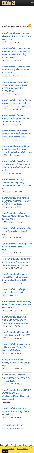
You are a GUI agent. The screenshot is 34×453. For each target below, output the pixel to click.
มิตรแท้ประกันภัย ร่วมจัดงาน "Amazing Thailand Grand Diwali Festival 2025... (16, 216)
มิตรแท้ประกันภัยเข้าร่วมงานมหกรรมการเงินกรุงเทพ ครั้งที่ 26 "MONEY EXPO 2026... (15, 118)
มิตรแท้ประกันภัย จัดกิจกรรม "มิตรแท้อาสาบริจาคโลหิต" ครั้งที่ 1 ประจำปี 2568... (16, 378)
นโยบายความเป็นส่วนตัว (8, 449)
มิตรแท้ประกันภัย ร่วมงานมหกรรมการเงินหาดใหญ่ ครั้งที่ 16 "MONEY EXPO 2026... (16, 69)
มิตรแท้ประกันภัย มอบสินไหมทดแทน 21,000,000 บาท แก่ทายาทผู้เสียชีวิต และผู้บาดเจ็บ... (15, 320)
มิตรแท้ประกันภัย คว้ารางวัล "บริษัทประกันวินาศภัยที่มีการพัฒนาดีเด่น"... (16, 231)
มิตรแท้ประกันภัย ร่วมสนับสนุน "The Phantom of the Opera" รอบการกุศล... (17, 246)
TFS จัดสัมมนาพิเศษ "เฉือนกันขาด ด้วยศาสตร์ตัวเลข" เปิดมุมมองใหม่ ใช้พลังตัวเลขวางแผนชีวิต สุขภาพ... (16, 262)
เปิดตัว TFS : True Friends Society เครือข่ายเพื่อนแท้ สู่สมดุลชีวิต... (16, 362)
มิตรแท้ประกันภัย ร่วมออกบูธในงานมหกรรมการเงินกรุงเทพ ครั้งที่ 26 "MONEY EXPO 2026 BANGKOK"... (17, 103)
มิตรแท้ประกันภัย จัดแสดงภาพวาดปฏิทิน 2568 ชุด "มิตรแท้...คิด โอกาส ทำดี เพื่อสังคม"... (16, 347)
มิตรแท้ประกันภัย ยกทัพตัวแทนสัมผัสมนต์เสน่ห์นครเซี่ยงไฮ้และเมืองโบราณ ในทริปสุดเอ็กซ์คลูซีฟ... (16, 134)
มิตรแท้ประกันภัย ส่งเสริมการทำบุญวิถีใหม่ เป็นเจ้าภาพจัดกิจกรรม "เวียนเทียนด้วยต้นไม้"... (17, 304)
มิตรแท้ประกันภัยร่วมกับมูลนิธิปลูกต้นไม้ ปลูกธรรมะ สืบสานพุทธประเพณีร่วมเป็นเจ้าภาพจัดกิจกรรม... (17, 149)
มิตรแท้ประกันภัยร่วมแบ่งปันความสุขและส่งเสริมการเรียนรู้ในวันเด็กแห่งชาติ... (16, 411)
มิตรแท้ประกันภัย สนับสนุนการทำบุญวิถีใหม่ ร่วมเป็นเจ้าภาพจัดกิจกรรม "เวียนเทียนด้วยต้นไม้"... (15, 277)
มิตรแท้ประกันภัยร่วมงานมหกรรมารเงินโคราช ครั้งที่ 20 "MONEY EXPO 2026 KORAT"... (16, 36)
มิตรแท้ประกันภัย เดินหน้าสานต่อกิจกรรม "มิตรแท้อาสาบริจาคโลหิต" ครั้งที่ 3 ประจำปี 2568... (16, 201)
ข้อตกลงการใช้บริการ (22, 449)
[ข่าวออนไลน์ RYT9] (7, 3)
